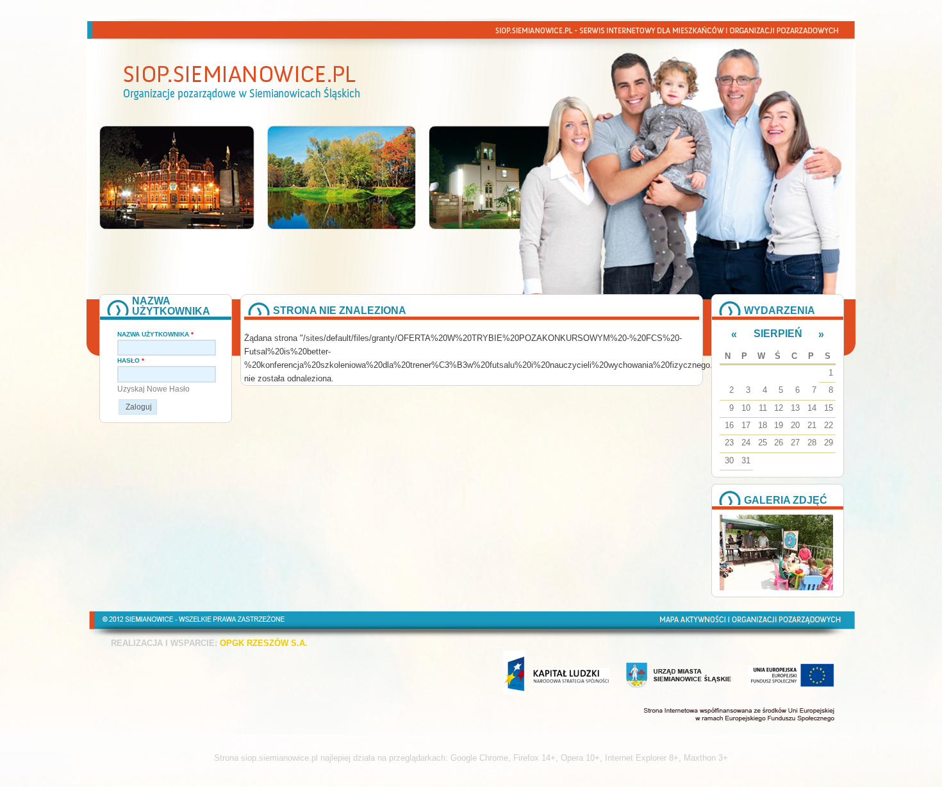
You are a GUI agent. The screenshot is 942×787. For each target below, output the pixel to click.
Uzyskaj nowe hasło (153, 389)
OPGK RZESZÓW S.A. (264, 643)
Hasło (130, 360)
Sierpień (778, 333)
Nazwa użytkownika (155, 334)
